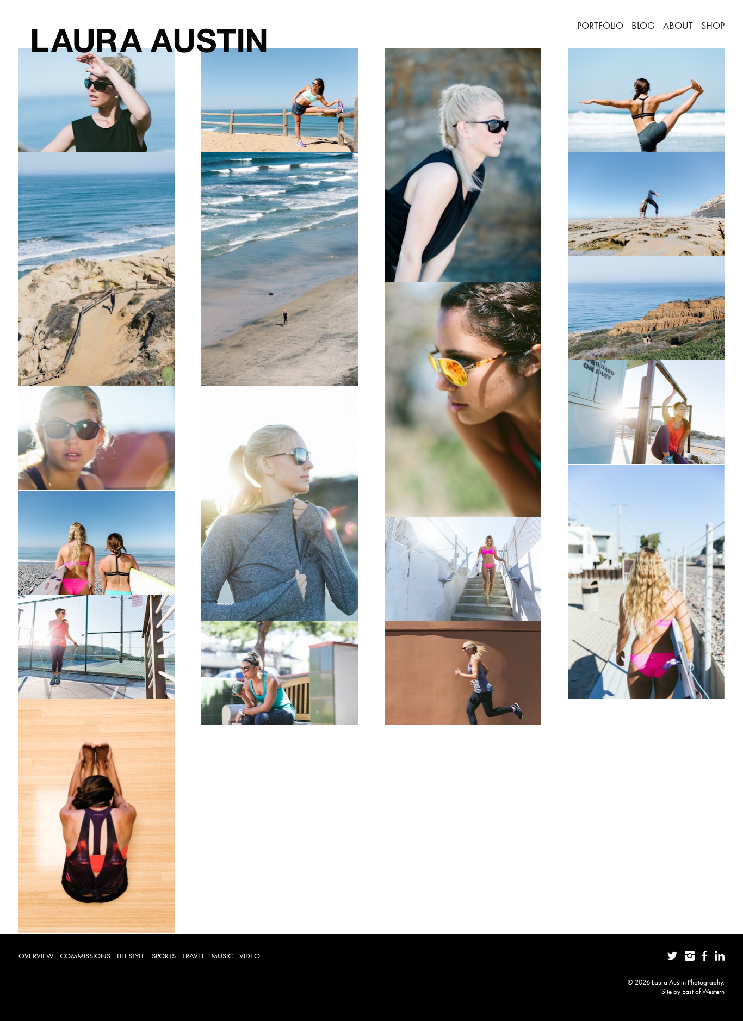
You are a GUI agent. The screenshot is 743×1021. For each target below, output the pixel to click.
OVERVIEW (35, 956)
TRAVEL (193, 956)
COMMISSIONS (85, 956)
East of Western (703, 991)
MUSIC (222, 956)
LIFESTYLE (131, 956)
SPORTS (164, 956)
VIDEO (249, 956)
